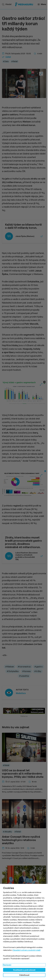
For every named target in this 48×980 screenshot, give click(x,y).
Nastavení (7, 965)
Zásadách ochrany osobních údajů (26, 950)
